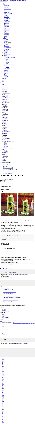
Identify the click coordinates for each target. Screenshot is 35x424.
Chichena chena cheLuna (7, 68)
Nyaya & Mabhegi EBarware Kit (8, 13)
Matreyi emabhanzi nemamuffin (7, 54)
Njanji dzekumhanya (6, 33)
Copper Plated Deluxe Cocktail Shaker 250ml (9, 292)
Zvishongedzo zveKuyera (7, 29)
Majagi (5, 28)
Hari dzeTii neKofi (6, 71)
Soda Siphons (5, 32)
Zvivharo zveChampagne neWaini (6, 98)
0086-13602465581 (2, 321)
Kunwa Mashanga (6, 20)
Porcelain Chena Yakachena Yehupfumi (7, 148)
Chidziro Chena (6, 76)
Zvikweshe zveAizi (6, 23)
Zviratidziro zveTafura (6, 36)
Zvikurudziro (4, 119)
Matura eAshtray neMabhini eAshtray (6, 308)
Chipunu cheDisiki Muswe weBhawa (8, 302)
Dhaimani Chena (6, 73)
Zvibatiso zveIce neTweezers (7, 27)
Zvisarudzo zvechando (6, 26)
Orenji (6, 58)
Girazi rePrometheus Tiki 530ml (6, 166)
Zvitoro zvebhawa (6, 8)
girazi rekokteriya (27, 323)
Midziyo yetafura (5, 55)
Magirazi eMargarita (6, 46)
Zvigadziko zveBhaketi (6, 12)
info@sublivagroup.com (4, 334)
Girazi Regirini (7, 67)
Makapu (5, 31)
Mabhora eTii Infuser (5, 156)
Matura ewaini (5, 37)
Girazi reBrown (7, 66)
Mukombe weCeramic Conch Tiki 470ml (7, 164)
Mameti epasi (5, 24)
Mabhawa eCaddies (4, 309)
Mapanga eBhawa (6, 7)
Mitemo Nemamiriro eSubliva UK (5, 317)
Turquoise (7, 59)
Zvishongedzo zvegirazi (7, 21)
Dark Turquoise (7, 61)
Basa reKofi (5, 56)
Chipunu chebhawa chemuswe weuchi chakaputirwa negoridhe (12, 297)
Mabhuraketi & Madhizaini (7, 11)
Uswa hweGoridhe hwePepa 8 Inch (8, 289)
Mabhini (5, 10)
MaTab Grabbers (6, 35)
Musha (2, 83)
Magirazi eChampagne (6, 40)
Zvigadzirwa (3, 3)
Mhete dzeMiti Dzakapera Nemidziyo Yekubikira (9, 57)
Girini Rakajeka (7, 62)
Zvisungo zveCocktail (6, 16)
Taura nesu (3, 81)
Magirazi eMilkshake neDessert (7, 47)
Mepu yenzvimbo (15, 323)
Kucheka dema (6, 70)
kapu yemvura (30, 323)
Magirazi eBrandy (6, 39)
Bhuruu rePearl (6, 69)
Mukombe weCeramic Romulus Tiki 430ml (8, 268)
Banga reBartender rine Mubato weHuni (7, 173)
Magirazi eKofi (6, 41)
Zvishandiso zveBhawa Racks (7, 9)
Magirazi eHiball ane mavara (7, 42)
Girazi (5, 65)
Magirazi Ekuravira (6, 49)
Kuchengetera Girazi (5, 106)
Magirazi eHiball (6, 44)
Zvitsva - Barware (5, 78)
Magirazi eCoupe (5, 127)
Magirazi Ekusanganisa (6, 30)
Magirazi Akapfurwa (6, 48)
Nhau (2, 77)
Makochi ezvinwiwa (6, 19)
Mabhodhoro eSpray (6, 34)
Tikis (2, 85)
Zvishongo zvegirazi (5, 38)
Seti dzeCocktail (6, 15)
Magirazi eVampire (6, 50)
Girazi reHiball (19, 323)
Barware (4, 4)
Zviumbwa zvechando (6, 25)
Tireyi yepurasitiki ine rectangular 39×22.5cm (8, 168)
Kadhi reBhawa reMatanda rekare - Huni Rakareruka (10, 300)
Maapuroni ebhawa (6, 5)
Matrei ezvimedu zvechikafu (7, 18)
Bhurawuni (7, 60)
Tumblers (24, 323)
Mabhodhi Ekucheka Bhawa (7, 6)
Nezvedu (3, 80)
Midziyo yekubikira (5, 52)
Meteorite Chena (6, 74)
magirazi (22, 323)
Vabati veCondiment (6, 17)
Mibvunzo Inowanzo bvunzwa (5, 79)
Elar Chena (5, 75)
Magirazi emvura (6, 51)
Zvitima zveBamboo (6, 53)
